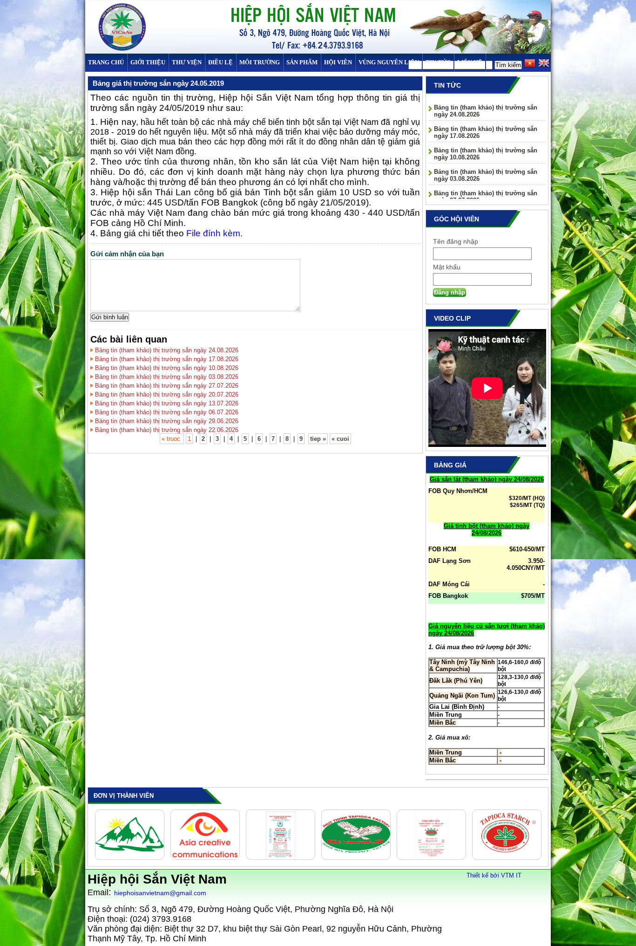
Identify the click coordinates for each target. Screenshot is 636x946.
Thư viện (187, 62)
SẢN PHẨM (302, 62)
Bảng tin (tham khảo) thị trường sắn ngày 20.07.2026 (166, 394)
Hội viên (338, 62)
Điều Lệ (220, 62)
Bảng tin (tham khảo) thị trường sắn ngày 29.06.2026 (166, 421)
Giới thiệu (147, 62)
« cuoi (340, 438)
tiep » (318, 438)
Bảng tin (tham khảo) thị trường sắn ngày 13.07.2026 (166, 403)
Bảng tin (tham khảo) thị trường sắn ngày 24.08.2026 (166, 350)
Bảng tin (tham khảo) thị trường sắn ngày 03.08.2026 (166, 376)
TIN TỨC (438, 62)
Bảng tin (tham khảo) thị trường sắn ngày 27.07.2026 (166, 385)
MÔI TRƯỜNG (259, 62)
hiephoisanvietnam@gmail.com (160, 893)
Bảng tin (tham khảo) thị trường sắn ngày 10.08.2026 (166, 367)
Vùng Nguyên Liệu (389, 62)
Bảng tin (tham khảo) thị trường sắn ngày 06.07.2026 (166, 412)
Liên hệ (469, 62)
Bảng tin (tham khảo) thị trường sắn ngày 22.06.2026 (166, 429)
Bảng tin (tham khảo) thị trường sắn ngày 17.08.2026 (166, 359)
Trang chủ (106, 62)
